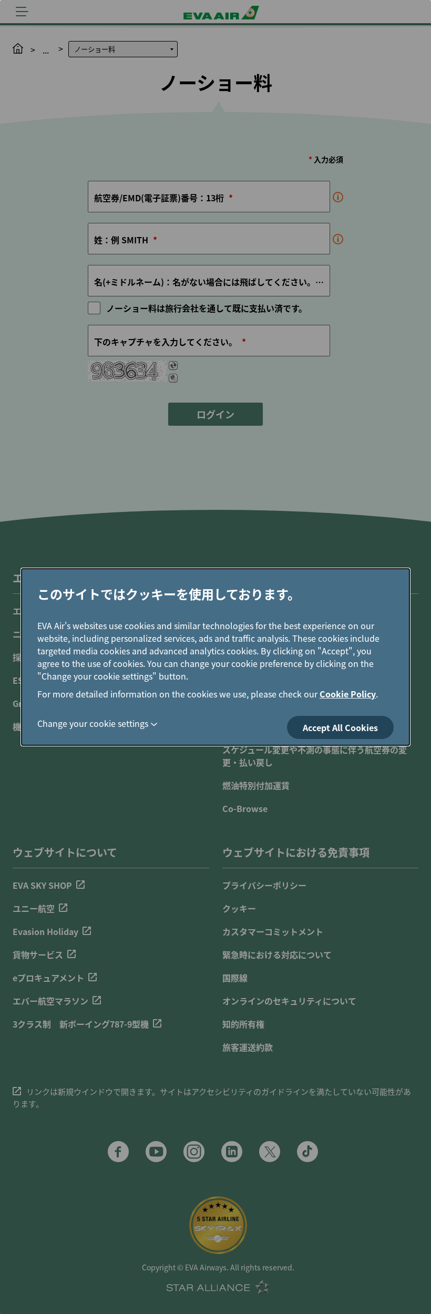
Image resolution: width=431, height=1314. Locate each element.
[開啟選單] (22, 11)
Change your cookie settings (92, 723)
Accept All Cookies (340, 727)
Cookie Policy (348, 693)
